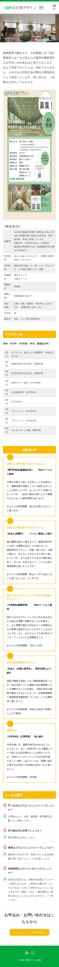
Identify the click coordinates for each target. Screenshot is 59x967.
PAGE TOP (54, 935)
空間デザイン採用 (33, 960)
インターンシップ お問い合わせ (29, 932)
